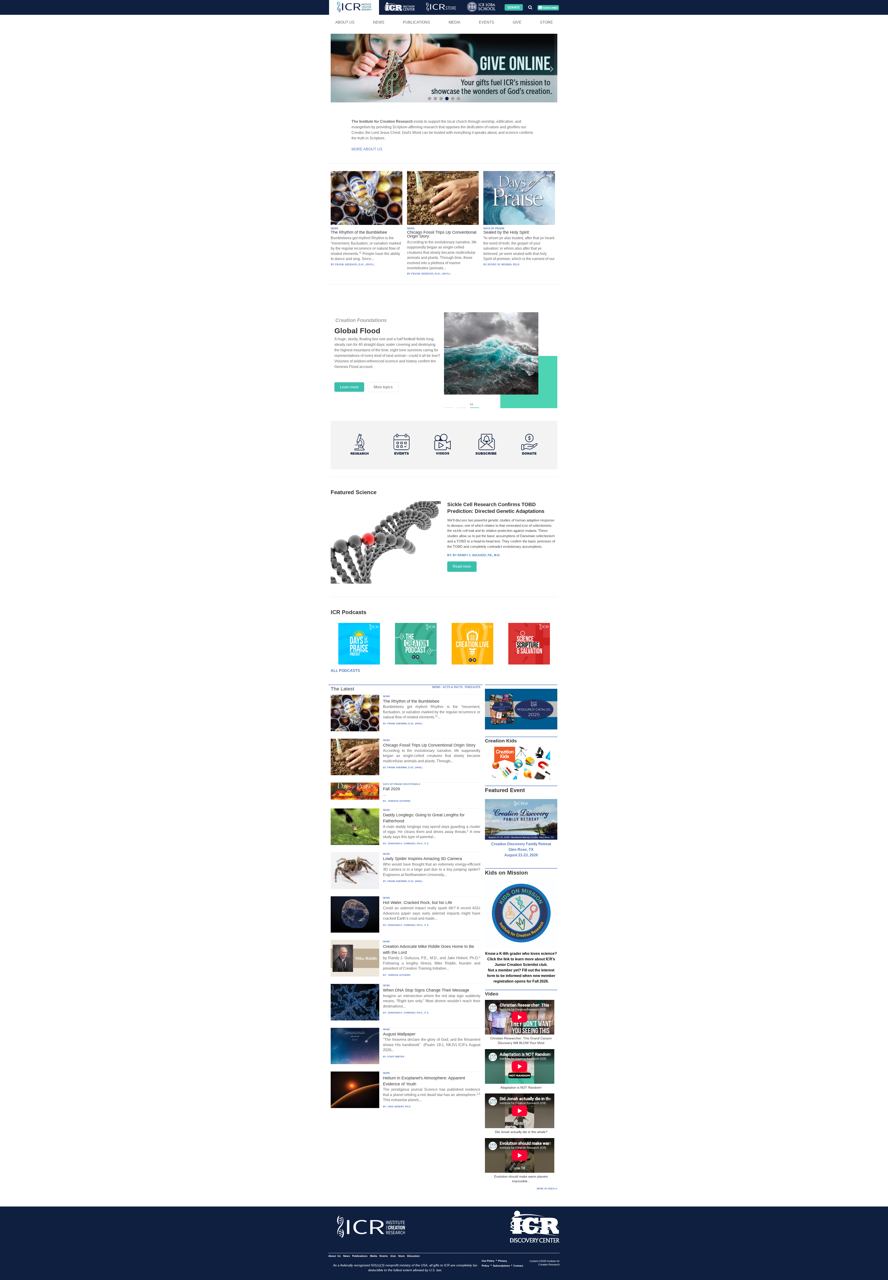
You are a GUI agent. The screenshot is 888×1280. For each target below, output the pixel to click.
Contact (518, 1265)
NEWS (334, 228)
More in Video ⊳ (547, 1188)
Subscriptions (501, 1265)
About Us (345, 22)
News (378, 22)
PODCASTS (472, 687)
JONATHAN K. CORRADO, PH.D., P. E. (408, 843)
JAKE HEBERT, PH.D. (399, 1106)
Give (517, 22)
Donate (514, 7)
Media (454, 22)
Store (546, 22)
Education (413, 1255)
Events (486, 22)
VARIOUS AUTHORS (398, 801)
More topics (383, 387)
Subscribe (550, 7)
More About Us (367, 149)
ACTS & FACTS (453, 687)
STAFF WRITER (395, 1056)
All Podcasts (345, 671)
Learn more (349, 387)
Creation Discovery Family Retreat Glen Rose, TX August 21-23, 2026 (521, 849)
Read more (462, 566)
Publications (416, 22)
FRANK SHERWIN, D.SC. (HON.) (404, 723)
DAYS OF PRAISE (493, 228)
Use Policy (488, 1260)
